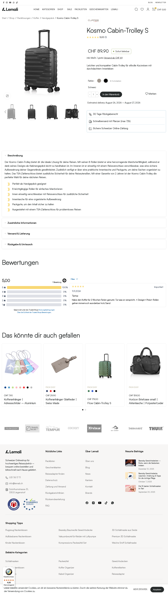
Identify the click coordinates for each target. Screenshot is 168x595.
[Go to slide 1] (82, 409)
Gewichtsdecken (120, 561)
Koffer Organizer (66, 567)
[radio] (99, 80)
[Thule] (156, 428)
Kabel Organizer (66, 574)
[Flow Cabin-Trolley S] (104, 363)
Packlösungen (24, 18)
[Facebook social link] (3, 2)
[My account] (148, 9)
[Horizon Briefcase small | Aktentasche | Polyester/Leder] (146, 363)
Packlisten (50, 461)
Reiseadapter (118, 574)
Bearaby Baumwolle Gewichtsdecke (75, 530)
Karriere (89, 480)
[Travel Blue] (32, 428)
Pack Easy (50, 387)
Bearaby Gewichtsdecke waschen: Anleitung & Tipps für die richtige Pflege (150, 475)
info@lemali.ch (16, 483)
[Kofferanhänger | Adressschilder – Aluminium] (21, 363)
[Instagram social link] (6, 2)
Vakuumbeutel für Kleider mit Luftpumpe (77, 536)
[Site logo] (10, 8)
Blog (87, 467)
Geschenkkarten (53, 467)
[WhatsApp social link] (13, 2)
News (87, 473)
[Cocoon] (73, 428)
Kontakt (89, 486)
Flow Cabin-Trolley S (99, 403)
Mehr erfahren (140, 589)
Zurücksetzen (116, 81)
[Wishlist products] (142, 9)
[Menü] (13, 568)
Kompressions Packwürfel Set (72, 542)
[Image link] (13, 451)
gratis (110, 57)
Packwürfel (64, 561)
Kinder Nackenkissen (15, 542)
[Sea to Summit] (115, 428)
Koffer (36, 18)
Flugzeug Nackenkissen (16, 530)
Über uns (89, 461)
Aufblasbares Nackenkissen (18, 536)
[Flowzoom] (11, 428)
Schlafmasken (12, 561)
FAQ (47, 505)
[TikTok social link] (16, 2)
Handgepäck (48, 18)
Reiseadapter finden (55, 473)
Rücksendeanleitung (55, 499)
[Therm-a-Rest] (135, 428)
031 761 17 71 (15, 477)
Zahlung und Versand (55, 486)
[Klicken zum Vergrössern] (7, 96)
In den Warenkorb (111, 94)
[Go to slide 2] (85, 409)
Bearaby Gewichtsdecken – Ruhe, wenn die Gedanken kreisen (150, 463)
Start (4, 18)
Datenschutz (51, 480)
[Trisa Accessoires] (94, 428)
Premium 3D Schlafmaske (124, 536)
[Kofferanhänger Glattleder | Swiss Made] (63, 363)
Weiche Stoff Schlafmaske (124, 542)
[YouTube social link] (10, 2)
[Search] (136, 9)
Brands (88, 493)
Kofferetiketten (119, 567)
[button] (5, 112)
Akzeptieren (157, 590)
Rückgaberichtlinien (54, 493)
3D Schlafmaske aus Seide (124, 530)
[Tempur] (53, 428)
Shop (11, 18)
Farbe (90, 80)
